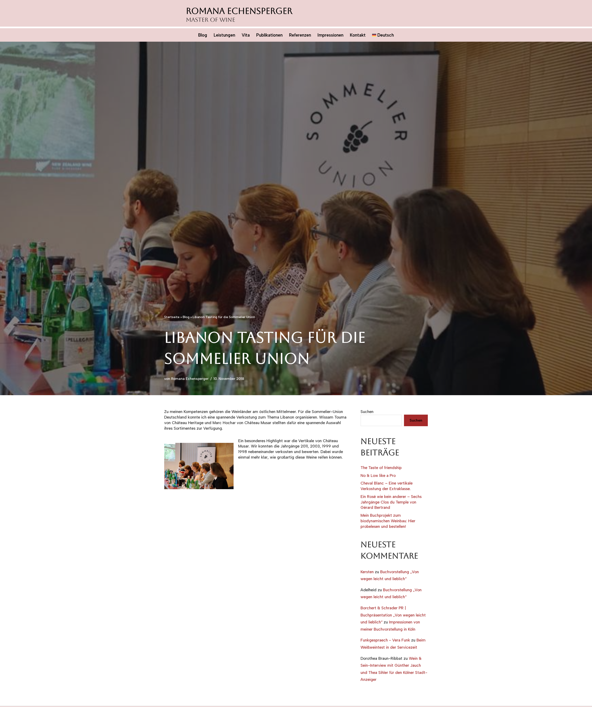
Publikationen (269, 35)
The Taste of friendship (381, 467)
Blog (202, 35)
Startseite (171, 317)
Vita (246, 35)
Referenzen (300, 35)
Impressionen (330, 35)
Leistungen (224, 35)
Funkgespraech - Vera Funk (385, 640)
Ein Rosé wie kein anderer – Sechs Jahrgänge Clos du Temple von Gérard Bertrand (391, 502)
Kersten (367, 571)
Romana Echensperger (190, 378)
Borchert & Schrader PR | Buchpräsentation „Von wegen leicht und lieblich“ (393, 615)
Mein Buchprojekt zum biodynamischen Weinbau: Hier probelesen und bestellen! (388, 521)
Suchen (367, 411)
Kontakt (358, 35)
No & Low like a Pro (378, 475)
